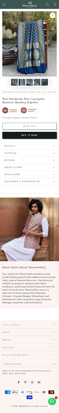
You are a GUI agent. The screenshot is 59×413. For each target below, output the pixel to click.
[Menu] (4, 4)
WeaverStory (24, 406)
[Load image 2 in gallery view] (22, 82)
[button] (47, 4)
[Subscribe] (55, 364)
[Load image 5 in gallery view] (44, 82)
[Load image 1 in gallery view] (14, 82)
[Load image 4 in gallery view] (37, 82)
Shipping (16, 118)
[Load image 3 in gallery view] (29, 82)
